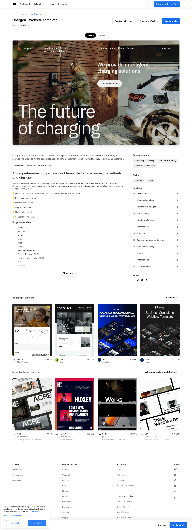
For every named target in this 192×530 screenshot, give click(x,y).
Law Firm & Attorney (167, 161)
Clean (150, 181)
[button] (39, 4)
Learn (52, 4)
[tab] (19, 166)
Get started (167, 4)
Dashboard (25, 4)
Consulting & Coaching (144, 161)
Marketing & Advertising (145, 166)
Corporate (139, 181)
